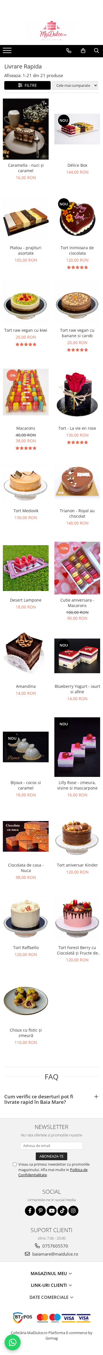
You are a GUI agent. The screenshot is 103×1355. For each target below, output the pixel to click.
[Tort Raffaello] (26, 919)
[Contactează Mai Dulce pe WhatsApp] (13, 1342)
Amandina (26, 686)
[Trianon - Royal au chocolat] (77, 482)
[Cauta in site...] (96, 50)
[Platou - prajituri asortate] (26, 219)
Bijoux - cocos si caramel (26, 785)
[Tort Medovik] (26, 482)
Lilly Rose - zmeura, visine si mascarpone (77, 785)
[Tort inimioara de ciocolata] (77, 219)
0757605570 (54, 1246)
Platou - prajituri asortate (25, 250)
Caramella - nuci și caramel (26, 167)
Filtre (29, 85)
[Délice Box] (77, 129)
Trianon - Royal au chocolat (77, 513)
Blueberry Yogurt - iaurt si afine (77, 689)
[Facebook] (30, 1211)
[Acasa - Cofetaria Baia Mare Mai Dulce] (51, 31)
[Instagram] (73, 1211)
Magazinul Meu (49, 1273)
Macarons (25, 428)
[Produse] (8, 52)
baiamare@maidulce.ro (54, 1254)
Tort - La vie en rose (77, 428)
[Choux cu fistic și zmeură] (26, 1001)
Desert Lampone (25, 600)
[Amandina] (26, 656)
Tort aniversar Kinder (77, 865)
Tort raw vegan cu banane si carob (77, 332)
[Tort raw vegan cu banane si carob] (77, 301)
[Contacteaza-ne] (68, 50)
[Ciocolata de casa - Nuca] (26, 836)
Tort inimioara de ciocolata (77, 250)
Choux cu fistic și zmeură (26, 1032)
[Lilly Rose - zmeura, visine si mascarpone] (77, 747)
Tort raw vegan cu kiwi (25, 330)
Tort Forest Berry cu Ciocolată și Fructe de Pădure (77, 950)
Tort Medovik (25, 510)
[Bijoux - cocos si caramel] (26, 747)
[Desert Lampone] (26, 568)
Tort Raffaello (26, 947)
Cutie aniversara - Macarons (77, 602)
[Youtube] (52, 1211)
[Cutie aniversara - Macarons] (77, 568)
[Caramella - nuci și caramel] (26, 129)
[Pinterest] (41, 1211)
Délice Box (77, 165)
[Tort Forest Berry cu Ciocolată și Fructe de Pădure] (77, 919)
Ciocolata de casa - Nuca (26, 867)
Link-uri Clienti (49, 1285)
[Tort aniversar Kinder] (77, 836)
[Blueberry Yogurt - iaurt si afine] (77, 656)
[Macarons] (26, 392)
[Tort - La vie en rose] (77, 392)
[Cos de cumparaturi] (83, 50)
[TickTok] (63, 1211)
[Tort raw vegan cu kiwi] (26, 302)
